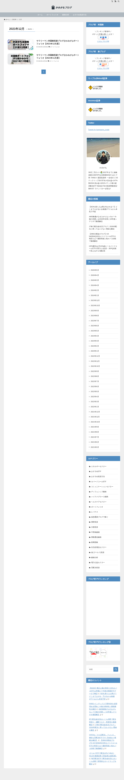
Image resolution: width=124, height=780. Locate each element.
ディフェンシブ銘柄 (98, 492)
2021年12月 (95, 412)
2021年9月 (95, 427)
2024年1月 (95, 295)
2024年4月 (95, 285)
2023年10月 (95, 305)
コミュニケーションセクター (102, 487)
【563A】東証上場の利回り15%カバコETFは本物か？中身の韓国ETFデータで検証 (103, 691)
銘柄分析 (94, 557)
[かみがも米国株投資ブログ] (62, 7)
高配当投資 (95, 568)
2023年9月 (95, 311)
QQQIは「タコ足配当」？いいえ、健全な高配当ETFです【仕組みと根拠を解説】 (102, 737)
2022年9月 (95, 371)
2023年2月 (95, 346)
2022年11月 (95, 361)
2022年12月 (95, 356)
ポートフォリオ (97, 507)
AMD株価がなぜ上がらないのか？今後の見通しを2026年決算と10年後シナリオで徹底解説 (103, 219)
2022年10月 (95, 366)
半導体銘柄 (95, 532)
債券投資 (94, 522)
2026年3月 (95, 280)
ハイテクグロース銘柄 (99, 497)
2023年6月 (95, 326)
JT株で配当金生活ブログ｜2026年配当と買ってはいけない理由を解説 (103, 227)
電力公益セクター (98, 562)
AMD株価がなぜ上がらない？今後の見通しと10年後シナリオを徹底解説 (102, 712)
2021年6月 (95, 442)
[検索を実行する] (115, 669)
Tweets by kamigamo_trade (98, 130)
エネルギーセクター (98, 466)
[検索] (118, 1)
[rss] (115, 1)
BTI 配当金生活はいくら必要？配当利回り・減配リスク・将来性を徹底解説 (102, 722)
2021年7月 (95, 437)
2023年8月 (95, 316)
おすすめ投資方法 (98, 476)
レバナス (94, 512)
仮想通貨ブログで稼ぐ (99, 517)
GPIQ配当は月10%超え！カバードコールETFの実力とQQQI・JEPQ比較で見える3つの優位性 (103, 248)
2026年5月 (95, 270)
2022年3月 (95, 402)
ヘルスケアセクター (98, 502)
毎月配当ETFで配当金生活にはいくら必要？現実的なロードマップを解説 (103, 761)
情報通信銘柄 (96, 537)
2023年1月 (95, 351)
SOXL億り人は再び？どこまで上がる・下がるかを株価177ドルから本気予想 (103, 696)
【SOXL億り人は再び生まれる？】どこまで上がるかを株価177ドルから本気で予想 (103, 209)
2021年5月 (95, 447)
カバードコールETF (98, 482)
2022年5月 (95, 391)
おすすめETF (96, 471)
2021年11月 (95, 417)
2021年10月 (95, 422)
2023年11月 (95, 300)
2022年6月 (95, 386)
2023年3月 (95, 341)
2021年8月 (95, 432)
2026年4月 (95, 275)
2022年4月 (95, 397)
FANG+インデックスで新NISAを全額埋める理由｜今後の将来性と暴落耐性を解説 (103, 706)
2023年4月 (95, 336)
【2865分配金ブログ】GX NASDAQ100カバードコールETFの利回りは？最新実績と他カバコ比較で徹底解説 (102, 237)
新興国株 (94, 542)
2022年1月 (95, 407)
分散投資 (94, 527)
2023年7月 (95, 321)
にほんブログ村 (103, 41)
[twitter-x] (112, 1)
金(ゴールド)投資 (97, 552)
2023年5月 (95, 331)
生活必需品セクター (98, 547)
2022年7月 (95, 381)
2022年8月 (95, 376)
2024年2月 (95, 290)
